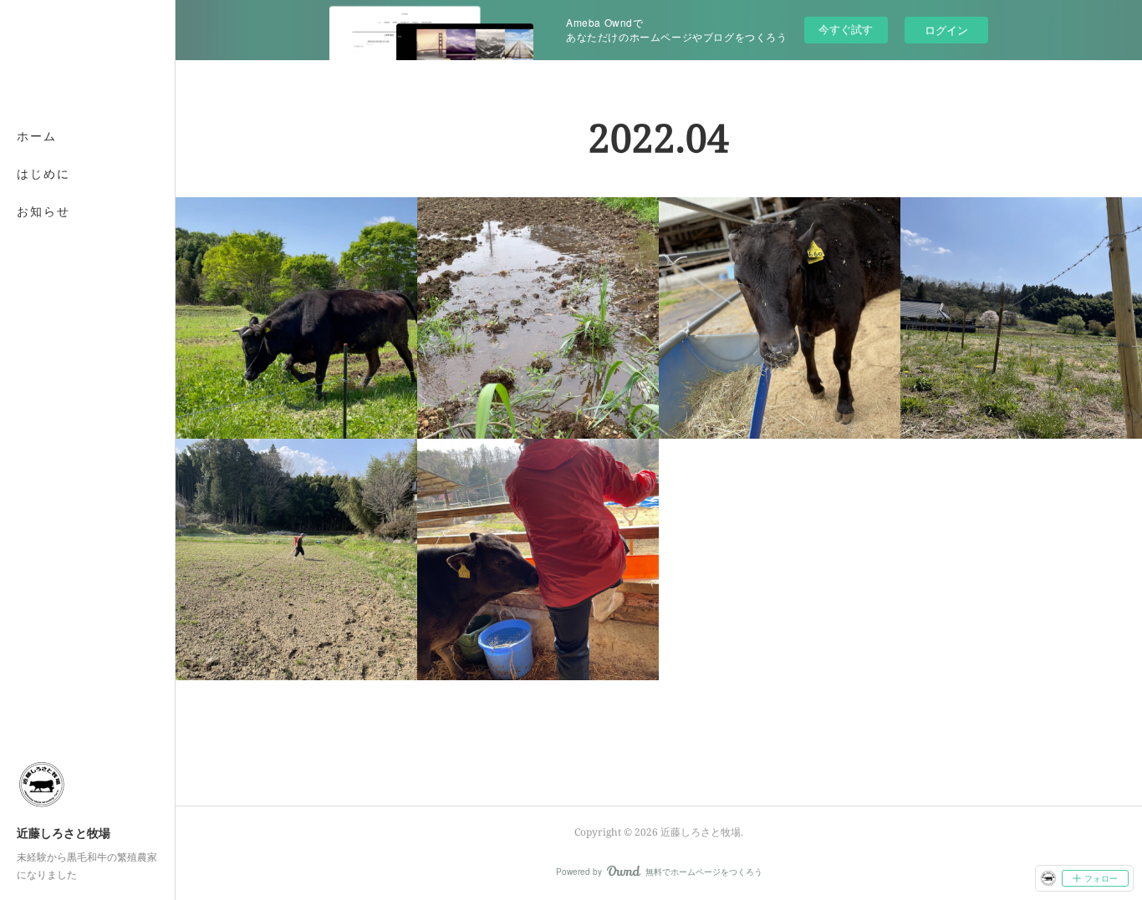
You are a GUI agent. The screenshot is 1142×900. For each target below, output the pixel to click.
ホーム (37, 136)
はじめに (43, 173)
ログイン (946, 30)
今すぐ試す (845, 29)
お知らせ (43, 211)
